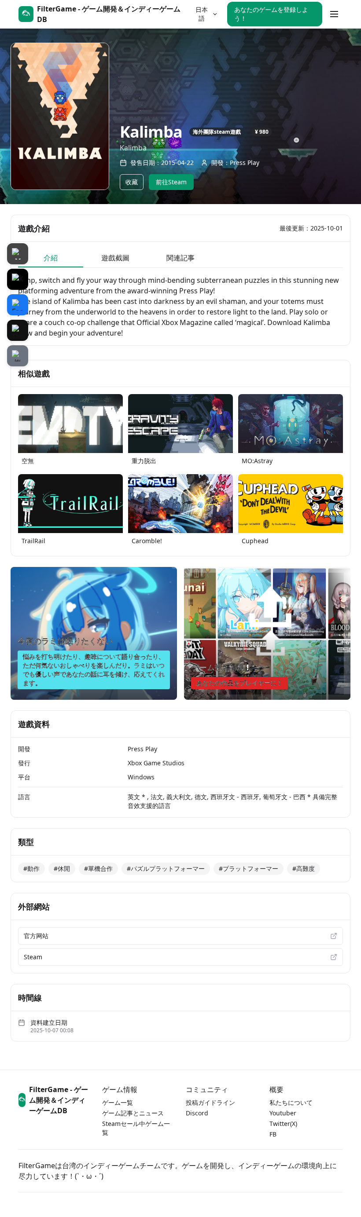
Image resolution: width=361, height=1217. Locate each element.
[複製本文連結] (17, 355)
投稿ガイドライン (210, 1102)
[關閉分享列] (17, 253)
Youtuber (282, 1113)
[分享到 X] (17, 279)
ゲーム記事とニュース (133, 1113)
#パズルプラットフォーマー (166, 868)
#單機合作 (98, 868)
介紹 (51, 258)
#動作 (31, 868)
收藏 (131, 182)
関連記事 (180, 258)
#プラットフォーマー (248, 868)
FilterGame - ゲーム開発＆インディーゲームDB (58, 1100)
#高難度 (303, 868)
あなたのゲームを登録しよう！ (271, 13)
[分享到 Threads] (17, 330)
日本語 (201, 13)
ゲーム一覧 (117, 1102)
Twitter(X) (283, 1123)
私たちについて (291, 1102)
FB (272, 1134)
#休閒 (62, 868)
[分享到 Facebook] (17, 304)
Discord (197, 1113)
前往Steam (171, 182)
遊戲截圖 (115, 258)
